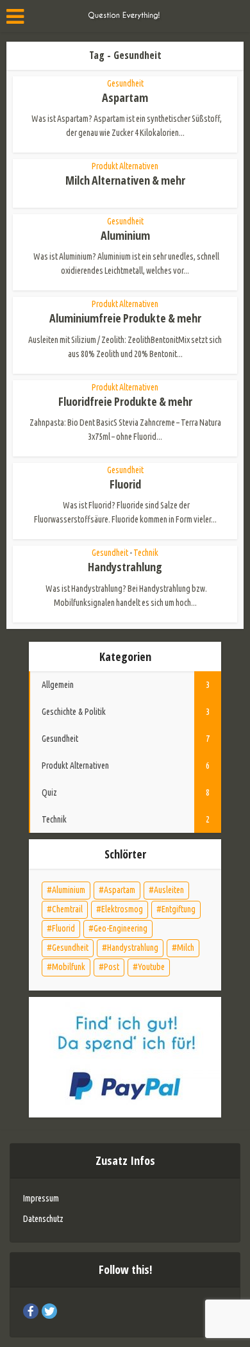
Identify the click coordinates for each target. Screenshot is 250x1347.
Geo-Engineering (120, 928)
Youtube (151, 967)
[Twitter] (49, 1311)
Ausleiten (169, 890)
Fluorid (125, 484)
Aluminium (125, 235)
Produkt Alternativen (125, 166)
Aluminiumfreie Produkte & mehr (125, 318)
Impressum (41, 1198)
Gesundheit (125, 83)
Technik (145, 552)
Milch (185, 947)
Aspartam (125, 97)
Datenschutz (43, 1219)
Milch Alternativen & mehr (125, 180)
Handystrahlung (125, 566)
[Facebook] (30, 1311)
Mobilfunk (68, 967)
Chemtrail (67, 909)
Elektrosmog (122, 909)
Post (111, 967)
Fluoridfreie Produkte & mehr (125, 401)
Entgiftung (179, 909)
